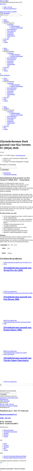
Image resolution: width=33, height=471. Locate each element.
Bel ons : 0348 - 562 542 (7, 404)
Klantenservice (4, 399)
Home (5, 19)
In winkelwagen (4, 169)
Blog (5, 40)
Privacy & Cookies (19, 468)
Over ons (6, 39)
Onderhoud (10, 34)
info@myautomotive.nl (8, 414)
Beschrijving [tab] (7, 173)
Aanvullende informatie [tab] (10, 174)
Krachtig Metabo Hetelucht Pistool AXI (15, 457)
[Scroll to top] (0, 470)
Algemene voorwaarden (6, 468)
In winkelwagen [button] (12, 291)
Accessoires (10, 32)
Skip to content (4, 1)
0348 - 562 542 (5, 418)
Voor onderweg (11, 31)
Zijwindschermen (12, 29)
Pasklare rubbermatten (17, 27)
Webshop (6, 21)
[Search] (21, 15)
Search (2, 15)
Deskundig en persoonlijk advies (9, 397)
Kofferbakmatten (15, 26)
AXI (8, 37)
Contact (6, 42)
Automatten (10, 24)
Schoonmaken (11, 35)
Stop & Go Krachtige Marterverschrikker (15, 456)
